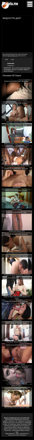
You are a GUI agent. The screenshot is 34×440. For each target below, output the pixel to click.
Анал (24, 212)
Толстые (24, 256)
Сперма (25, 147)
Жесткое (24, 389)
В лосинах (25, 301)
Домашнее (25, 168)
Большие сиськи (25, 278)
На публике (25, 81)
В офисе (24, 103)
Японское (25, 234)
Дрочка (25, 125)
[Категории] (30, 7)
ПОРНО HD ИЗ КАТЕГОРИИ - (13, 81)
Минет (25, 345)
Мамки (25, 323)
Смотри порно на (12, 56)
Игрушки (24, 190)
